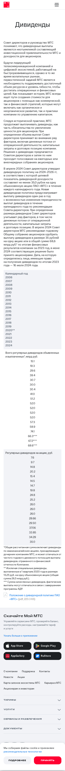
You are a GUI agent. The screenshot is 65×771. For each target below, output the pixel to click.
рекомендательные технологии (23, 752)
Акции (21, 677)
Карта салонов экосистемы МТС (22, 683)
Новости (8, 677)
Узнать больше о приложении (20, 636)
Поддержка (28, 671)
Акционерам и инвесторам (19, 689)
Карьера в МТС (52, 683)
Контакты (44, 671)
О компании (11, 671)
